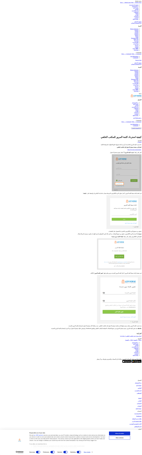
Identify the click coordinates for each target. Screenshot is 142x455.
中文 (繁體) (135, 48)
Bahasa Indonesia (134, 29)
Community (135, 57)
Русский (136, 40)
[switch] (52, 452)
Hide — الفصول (129, 340)
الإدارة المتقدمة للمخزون (135, 424)
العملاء (136, 13)
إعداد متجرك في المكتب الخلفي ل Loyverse (130, 336)
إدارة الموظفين (137, 426)
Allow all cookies (119, 433)
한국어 (136, 45)
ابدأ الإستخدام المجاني (136, 23)
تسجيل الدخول (137, 21)
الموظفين (136, 12)
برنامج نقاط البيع (137, 118)
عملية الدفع (135, 19)
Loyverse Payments (133, 5)
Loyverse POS (138, 413)
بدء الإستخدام (135, 6)
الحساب (139, 142)
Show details (87, 452)
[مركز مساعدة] (136, 96)
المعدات (136, 17)
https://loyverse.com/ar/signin (134, 149)
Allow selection (120, 437)
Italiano (136, 35)
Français (136, 34)
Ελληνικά (136, 50)
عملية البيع (135, 7)
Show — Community (126, 54)
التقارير (136, 14)
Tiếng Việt (136, 39)
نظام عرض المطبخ (136, 418)
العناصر (136, 9)
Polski (137, 37)
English (136, 31)
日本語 (136, 47)
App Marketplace (134, 56)
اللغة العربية (135, 42)
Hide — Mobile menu (136, 2)
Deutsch (136, 30)
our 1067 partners (38, 435)
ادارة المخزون (135, 10)
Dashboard (138, 416)
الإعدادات (136, 16)
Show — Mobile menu (125, 2)
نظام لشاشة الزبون (136, 421)
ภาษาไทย (135, 44)
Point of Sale (138, 60)
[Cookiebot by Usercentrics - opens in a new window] (19, 452)
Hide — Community (136, 54)
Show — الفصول (137, 340)
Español (136, 33)
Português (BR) (134, 38)
